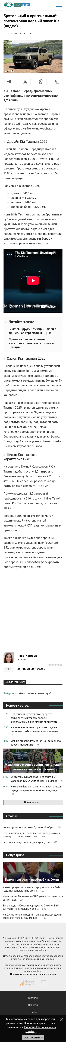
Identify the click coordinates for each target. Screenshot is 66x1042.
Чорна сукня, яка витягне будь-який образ (32, 827)
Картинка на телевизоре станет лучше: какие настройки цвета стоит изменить (34, 731)
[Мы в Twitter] (48, 930)
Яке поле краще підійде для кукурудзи (30, 842)
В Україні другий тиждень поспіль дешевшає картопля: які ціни (33, 331)
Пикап (26, 669)
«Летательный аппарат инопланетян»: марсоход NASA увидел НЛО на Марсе (37, 778)
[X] (25, 81)
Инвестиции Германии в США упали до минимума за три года (33, 898)
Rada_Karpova (27, 655)
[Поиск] (43, 5)
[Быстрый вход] (51, 5)
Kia (19, 669)
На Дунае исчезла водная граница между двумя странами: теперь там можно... (32, 916)
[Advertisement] (33, 612)
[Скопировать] (57, 81)
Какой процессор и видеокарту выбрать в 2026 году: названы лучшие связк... (32, 889)
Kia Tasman (38, 669)
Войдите (9, 693)
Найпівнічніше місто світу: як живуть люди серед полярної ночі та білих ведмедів (36, 790)
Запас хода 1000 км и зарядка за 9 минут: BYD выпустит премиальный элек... (31, 907)
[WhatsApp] (41, 81)
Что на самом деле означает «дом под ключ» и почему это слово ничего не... (32, 835)
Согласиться (33, 1037)
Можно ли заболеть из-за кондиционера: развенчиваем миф (36, 742)
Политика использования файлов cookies (33, 974)
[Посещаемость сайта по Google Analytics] (27, 983)
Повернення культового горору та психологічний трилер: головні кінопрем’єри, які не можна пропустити (36, 718)
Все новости (31, 802)
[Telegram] (9, 81)
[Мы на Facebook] (18, 930)
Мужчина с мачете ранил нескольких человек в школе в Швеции (31, 343)
